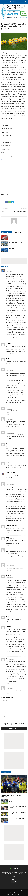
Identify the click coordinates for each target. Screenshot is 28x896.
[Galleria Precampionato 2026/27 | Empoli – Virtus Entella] (4, 814)
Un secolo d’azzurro (21, 890)
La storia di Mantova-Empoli (15, 242)
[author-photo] (14, 224)
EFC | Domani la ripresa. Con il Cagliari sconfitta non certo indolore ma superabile (20, 211)
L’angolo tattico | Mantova (14, 235)
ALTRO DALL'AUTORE (16, 232)
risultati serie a (15, 194)
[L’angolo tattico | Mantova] (4, 237)
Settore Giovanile (13, 890)
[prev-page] (2, 255)
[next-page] (4, 255)
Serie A (21, 194)
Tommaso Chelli (5, 30)
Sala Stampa (9, 892)
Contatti (19, 892)
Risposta (7, 339)
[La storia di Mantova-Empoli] (4, 243)
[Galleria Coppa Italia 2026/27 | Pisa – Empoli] (4, 801)
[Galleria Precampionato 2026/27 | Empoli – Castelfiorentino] (4, 820)
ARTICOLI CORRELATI (6, 232)
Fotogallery (15, 892)
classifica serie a (8, 194)
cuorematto (9, 537)
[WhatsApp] (9, 202)
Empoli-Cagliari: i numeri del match (7, 211)
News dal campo (12, 248)
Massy (7, 548)
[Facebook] (6, 202)
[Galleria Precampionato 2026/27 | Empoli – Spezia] (4, 808)
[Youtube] (15, 881)
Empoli (6, 21)
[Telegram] (12, 202)
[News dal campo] (4, 250)
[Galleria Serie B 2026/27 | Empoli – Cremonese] (14, 784)
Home (2, 21)
